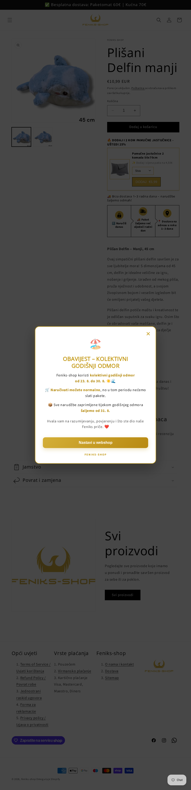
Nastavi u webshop (96, 443)
